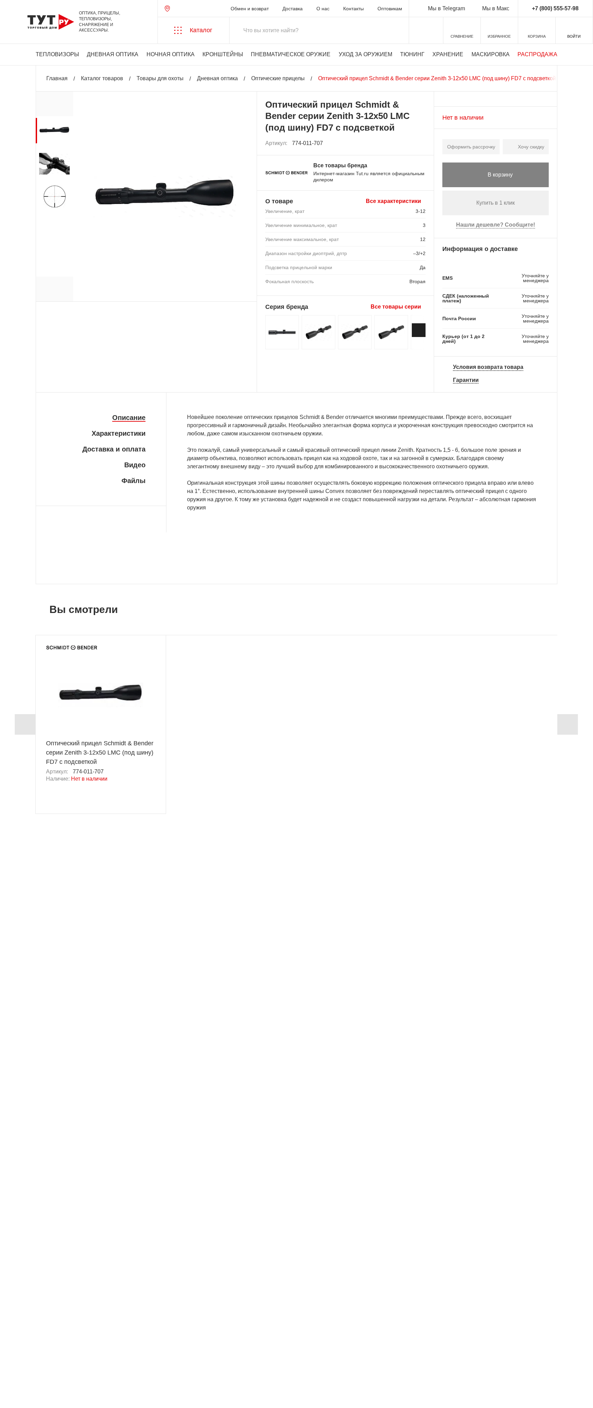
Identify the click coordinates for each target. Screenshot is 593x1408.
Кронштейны (222, 54)
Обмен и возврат (250, 8)
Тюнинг (412, 54)
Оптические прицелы (278, 78)
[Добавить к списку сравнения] (405, 143)
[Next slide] (419, 330)
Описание (129, 417)
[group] (54, 130)
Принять (104, 1396)
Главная (57, 78)
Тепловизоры (57, 54)
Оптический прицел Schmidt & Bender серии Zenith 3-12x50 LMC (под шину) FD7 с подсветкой (99, 752)
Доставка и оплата (114, 449)
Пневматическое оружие (290, 54)
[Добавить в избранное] (421, 143)
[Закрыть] (131, 1370)
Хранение (447, 54)
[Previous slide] (25, 724)
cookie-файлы (99, 1365)
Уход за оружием (365, 54)
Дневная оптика (112, 54)
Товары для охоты (160, 78)
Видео (135, 465)
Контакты (353, 8)
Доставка (292, 8)
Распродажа (537, 54)
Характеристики (119, 433)
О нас (322, 8)
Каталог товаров (102, 78)
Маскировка (491, 54)
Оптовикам (389, 8)
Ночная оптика (171, 54)
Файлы (133, 480)
